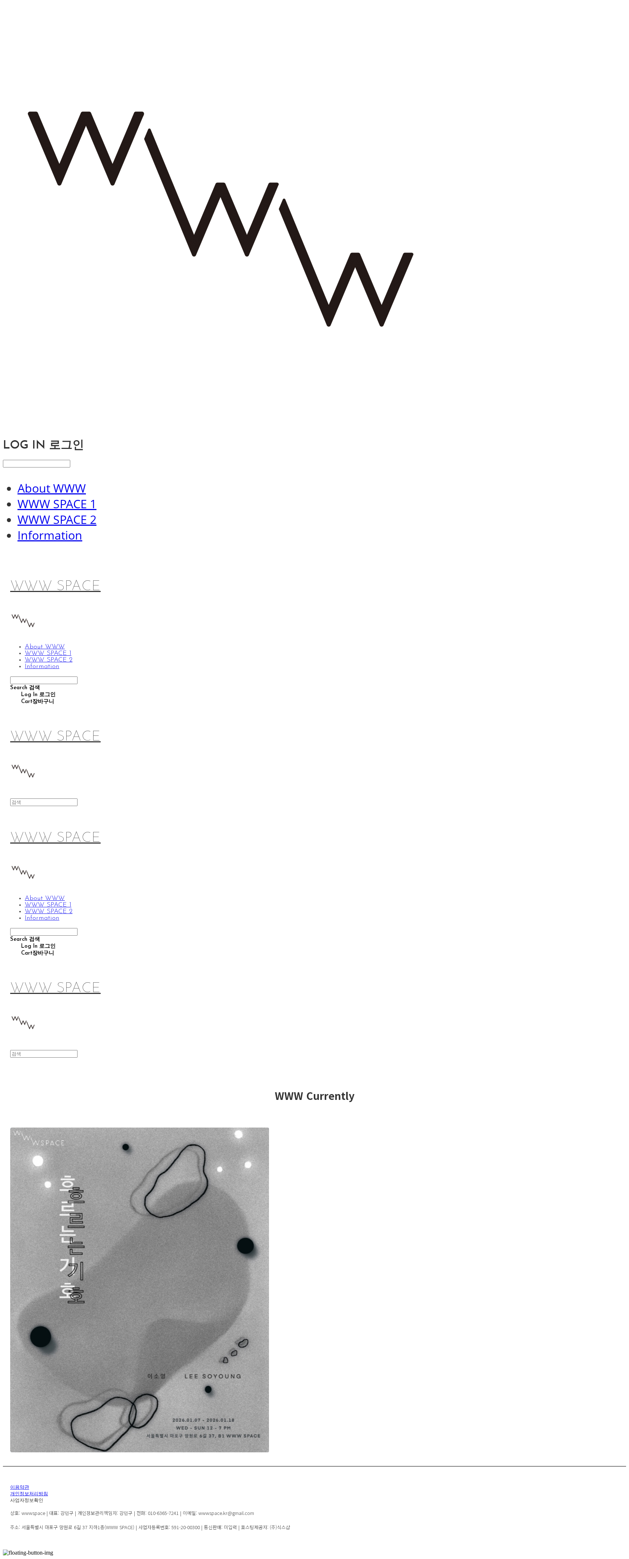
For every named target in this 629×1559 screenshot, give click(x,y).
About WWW (51, 488)
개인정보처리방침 (29, 1494)
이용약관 (19, 1487)
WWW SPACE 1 (56, 504)
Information (49, 535)
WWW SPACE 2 (56, 519)
